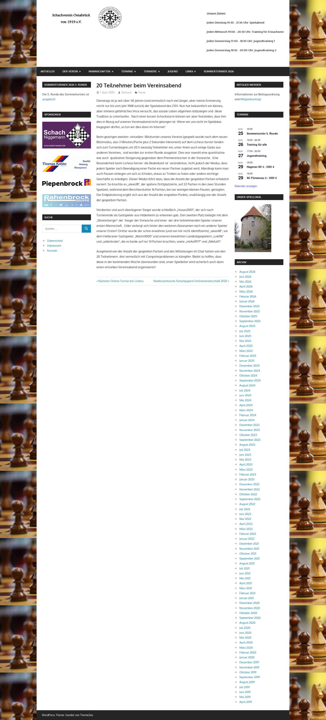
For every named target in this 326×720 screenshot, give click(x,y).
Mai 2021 (245, 578)
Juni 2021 (245, 573)
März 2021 (245, 588)
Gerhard (126, 92)
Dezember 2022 (249, 484)
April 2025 (246, 346)
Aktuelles (48, 71)
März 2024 (246, 410)
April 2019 (245, 702)
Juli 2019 (244, 687)
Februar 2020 (247, 652)
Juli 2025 (244, 331)
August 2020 (247, 622)
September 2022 (249, 499)
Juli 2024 (244, 390)
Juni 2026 (245, 276)
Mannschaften (99, 71)
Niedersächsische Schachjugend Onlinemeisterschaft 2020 (190, 281)
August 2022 (247, 504)
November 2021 (249, 548)
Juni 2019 (245, 692)
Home (141, 92)
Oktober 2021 (247, 553)
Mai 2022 (245, 519)
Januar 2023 (246, 479)
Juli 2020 (244, 628)
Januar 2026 (246, 301)
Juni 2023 (245, 454)
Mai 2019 (245, 697)
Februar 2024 (247, 415)
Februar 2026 (247, 296)
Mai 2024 (245, 400)
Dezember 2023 (249, 425)
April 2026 (246, 286)
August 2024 (247, 385)
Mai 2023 (245, 459)
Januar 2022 (246, 538)
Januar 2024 (246, 420)
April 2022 (245, 524)
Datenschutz (55, 240)
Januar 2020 (246, 657)
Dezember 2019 (249, 662)
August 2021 (247, 563)
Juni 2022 (245, 514)
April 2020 (246, 642)
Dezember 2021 (249, 543)
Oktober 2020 (248, 613)
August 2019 (247, 682)
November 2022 (249, 489)
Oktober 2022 (248, 494)
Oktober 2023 (248, 435)
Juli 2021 (244, 568)
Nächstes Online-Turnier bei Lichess (121, 281)
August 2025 (247, 326)
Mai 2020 (245, 637)
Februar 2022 (247, 534)
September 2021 (249, 558)
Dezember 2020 (249, 603)
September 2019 (249, 677)
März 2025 (246, 351)
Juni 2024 (245, 395)
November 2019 (249, 667)
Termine (127, 71)
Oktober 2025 (248, 316)
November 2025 (249, 311)
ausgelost (48, 99)
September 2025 (250, 321)
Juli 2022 (244, 509)
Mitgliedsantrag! (250, 99)
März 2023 (246, 469)
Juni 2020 (245, 632)
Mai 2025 (245, 341)
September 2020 (250, 618)
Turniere (150, 71)
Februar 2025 (247, 356)
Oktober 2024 (248, 375)
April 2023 (245, 464)
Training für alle (257, 144)
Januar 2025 (246, 360)
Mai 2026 (245, 281)
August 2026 (247, 272)
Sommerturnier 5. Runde (262, 133)
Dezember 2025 (249, 306)
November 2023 (249, 430)
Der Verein (70, 71)
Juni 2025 (245, 336)
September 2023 (249, 440)
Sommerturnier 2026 (219, 71)
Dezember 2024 (249, 365)
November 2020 (249, 608)
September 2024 (250, 380)
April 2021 (245, 583)
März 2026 (246, 291)
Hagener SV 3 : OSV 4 (260, 167)
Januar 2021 (246, 598)
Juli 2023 (244, 450)
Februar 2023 (247, 474)
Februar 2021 (247, 593)
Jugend (173, 71)
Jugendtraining (257, 155)
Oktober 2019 (248, 672)
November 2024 (249, 370)
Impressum (54, 245)
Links (189, 71)
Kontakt (52, 250)
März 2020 (246, 647)
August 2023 (247, 444)
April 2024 (246, 405)
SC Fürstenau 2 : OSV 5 (262, 178)
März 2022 (246, 529)
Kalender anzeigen (246, 186)
